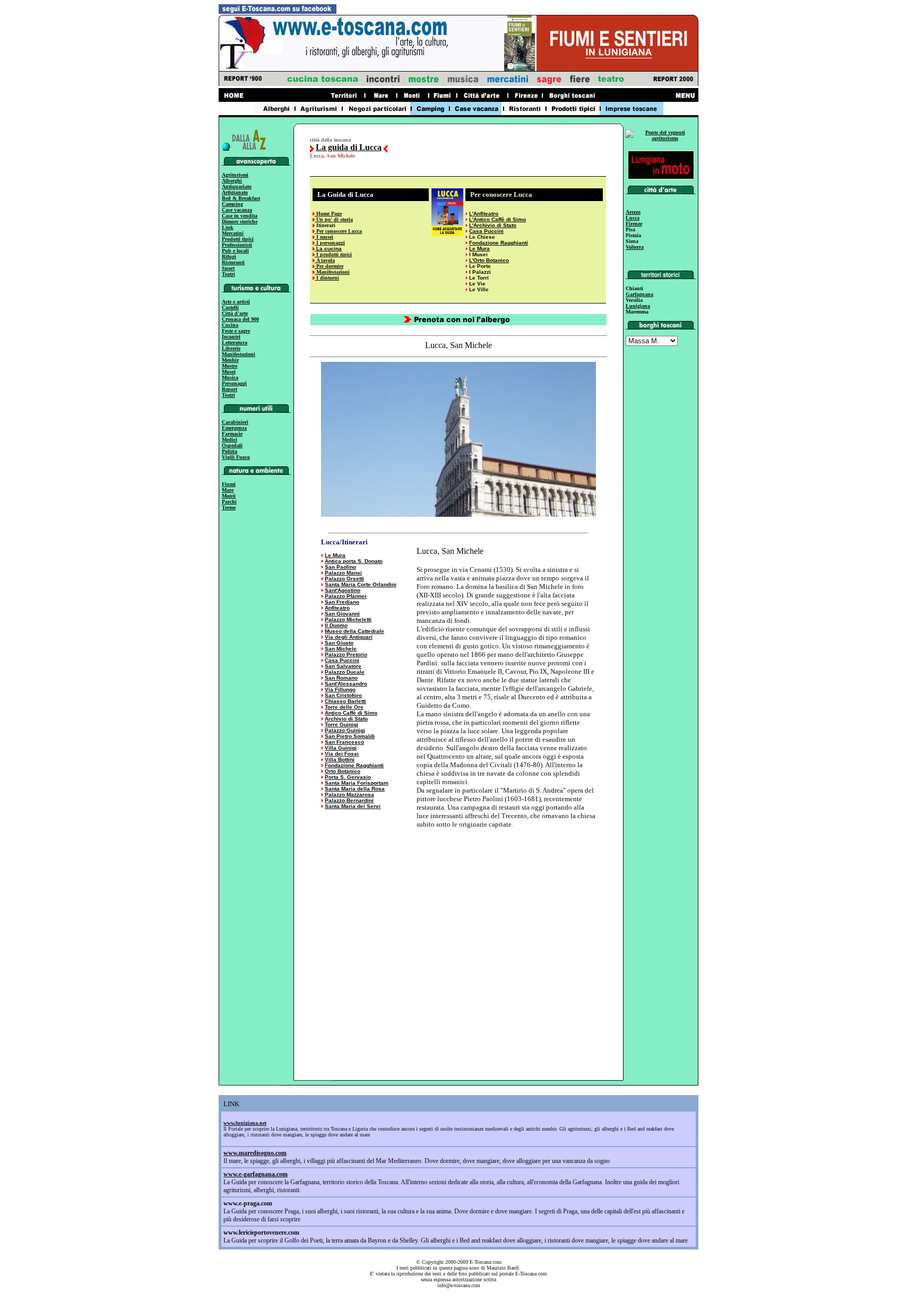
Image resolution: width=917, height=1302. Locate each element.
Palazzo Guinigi (345, 730)
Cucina (230, 325)
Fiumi (229, 484)
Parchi (229, 502)
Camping (232, 204)
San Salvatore (343, 666)
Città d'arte (235, 313)
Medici (229, 439)
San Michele (341, 649)
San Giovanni (342, 614)
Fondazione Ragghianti (498, 243)
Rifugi (229, 256)
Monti (229, 496)
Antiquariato (237, 186)
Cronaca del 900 (240, 319)
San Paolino (340, 567)
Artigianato (235, 192)
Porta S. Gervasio (348, 777)
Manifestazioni (238, 354)
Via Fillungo (340, 689)
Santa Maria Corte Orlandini (360, 584)
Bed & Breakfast (241, 198)
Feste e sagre (236, 331)
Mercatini (233, 233)
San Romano (341, 678)
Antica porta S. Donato (354, 561)
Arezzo (633, 212)
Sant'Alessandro (346, 684)
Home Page (328, 213)
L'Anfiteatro (483, 213)
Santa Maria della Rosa (355, 789)
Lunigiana (638, 306)
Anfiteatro (337, 608)
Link (227, 227)
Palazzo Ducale (345, 672)
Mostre (229, 366)
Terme (229, 507)
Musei (229, 372)
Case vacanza (237, 210)
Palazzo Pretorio (346, 654)
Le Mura (335, 555)
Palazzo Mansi (343, 573)
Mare (227, 490)
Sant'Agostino (342, 590)
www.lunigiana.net (244, 1123)
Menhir (230, 360)
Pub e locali (235, 251)
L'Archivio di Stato (492, 225)
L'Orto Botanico (489, 260)
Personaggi (234, 383)
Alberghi (232, 181)
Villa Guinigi (341, 748)
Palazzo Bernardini (349, 800)
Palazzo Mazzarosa (349, 794)
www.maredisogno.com (255, 1153)
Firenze (634, 224)
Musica (230, 377)
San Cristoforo (343, 695)
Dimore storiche (239, 221)
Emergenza (234, 428)
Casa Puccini (486, 231)
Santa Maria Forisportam (356, 783)
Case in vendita (239, 216)
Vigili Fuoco (236, 457)
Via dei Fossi (342, 754)
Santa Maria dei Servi (352, 806)
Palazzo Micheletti (348, 619)
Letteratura (234, 342)
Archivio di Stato (346, 719)
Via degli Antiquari (349, 637)
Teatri (228, 274)
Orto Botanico (342, 771)
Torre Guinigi (341, 724)
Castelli (230, 307)
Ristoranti (233, 262)
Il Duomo (336, 625)
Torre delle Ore (344, 707)
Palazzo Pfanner (346, 596)
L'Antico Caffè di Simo (497, 219)
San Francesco (344, 742)
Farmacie (232, 434)
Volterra (635, 247)
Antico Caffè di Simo (351, 713)
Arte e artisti (236, 302)
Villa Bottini (339, 759)
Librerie (231, 348)
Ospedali (232, 445)
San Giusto (339, 643)
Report (229, 389)
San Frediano (342, 602)
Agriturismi (235, 175)
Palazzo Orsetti (344, 578)
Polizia (229, 451)
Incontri (231, 337)
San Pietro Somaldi (350, 736)
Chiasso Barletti (345, 701)
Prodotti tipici (238, 239)
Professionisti (237, 245)
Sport (228, 268)
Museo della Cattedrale (354, 631)
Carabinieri (235, 422)
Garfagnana (639, 294)
